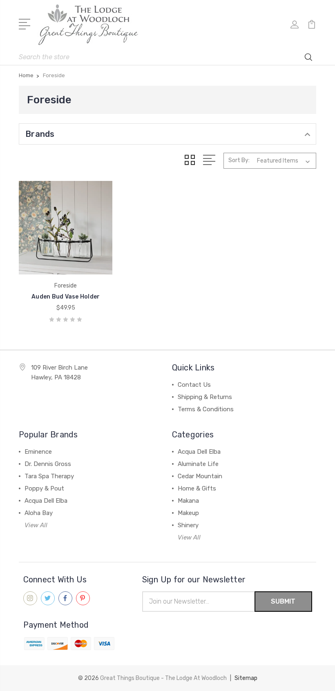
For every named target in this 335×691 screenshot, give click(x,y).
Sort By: (239, 160)
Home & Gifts (197, 488)
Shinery (188, 525)
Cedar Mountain (200, 476)
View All (36, 525)
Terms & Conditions (206, 409)
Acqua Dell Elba (46, 500)
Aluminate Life (198, 464)
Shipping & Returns (205, 397)
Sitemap (245, 678)
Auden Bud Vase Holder (65, 296)
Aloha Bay (39, 513)
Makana (188, 500)
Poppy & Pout (44, 488)
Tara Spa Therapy (49, 476)
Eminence (38, 451)
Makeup (188, 513)
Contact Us (194, 384)
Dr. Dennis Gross (48, 464)
